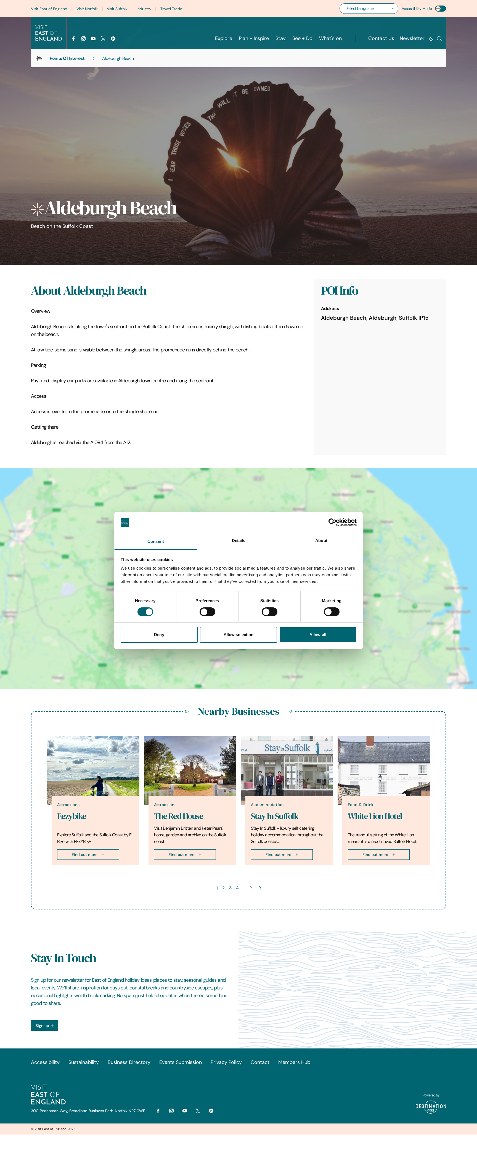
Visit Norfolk (87, 8)
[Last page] (260, 888)
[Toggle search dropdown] (439, 38)
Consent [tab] (155, 541)
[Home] (39, 58)
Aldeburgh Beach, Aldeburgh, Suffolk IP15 (374, 317)
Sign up (42, 1025)
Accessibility (45, 1062)
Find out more (84, 854)
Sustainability (83, 1062)
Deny (159, 634)
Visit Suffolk (117, 8)
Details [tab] (238, 540)
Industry (144, 8)
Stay (280, 38)
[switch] (207, 611)
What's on (330, 38)
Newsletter (412, 38)
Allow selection (239, 634)
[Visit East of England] (48, 33)
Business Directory (129, 1062)
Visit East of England (49, 8)
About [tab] (321, 540)
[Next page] (250, 888)
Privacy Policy (226, 1062)
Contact (260, 1062)
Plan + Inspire (254, 38)
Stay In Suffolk (274, 816)
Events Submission (180, 1062)
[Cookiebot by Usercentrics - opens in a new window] (332, 522)
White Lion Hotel (375, 816)
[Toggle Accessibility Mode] (440, 9)
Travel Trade (171, 8)
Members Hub (294, 1062)
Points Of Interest (67, 58)
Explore (223, 38)
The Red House (178, 816)
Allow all (317, 634)
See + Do (302, 38)
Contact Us (381, 38)
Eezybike (71, 816)
